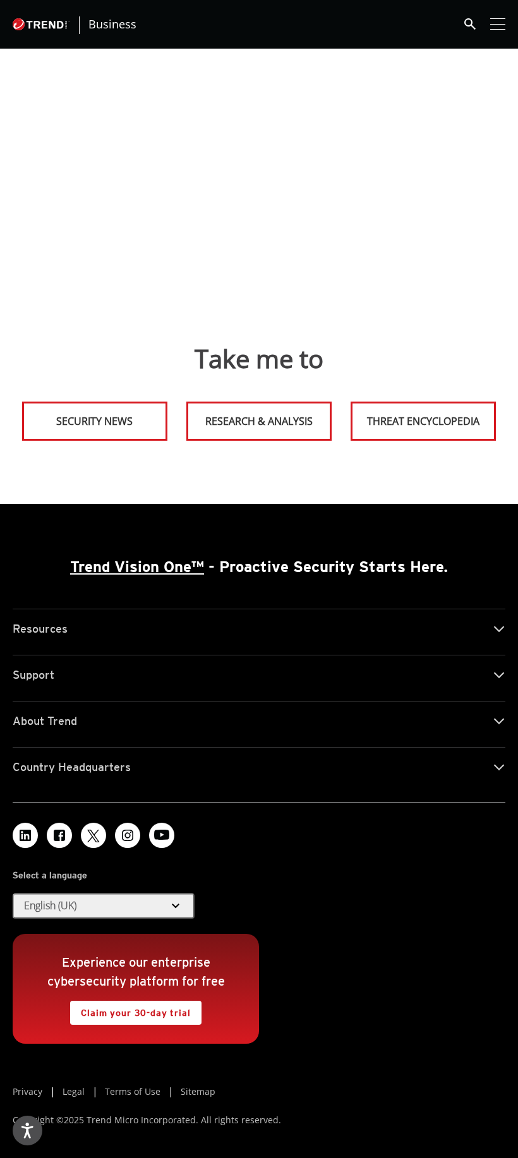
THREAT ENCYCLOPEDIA (423, 421)
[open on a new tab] (93, 835)
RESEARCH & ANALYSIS (259, 421)
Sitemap (198, 1091)
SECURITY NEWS (78, 415)
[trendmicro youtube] (161, 835)
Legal (74, 1091)
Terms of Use (132, 1091)
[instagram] (127, 835)
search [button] (470, 24)
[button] (104, 906)
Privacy (27, 1091)
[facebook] (59, 835)
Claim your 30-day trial (130, 1009)
